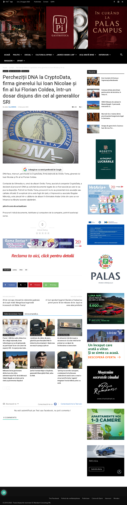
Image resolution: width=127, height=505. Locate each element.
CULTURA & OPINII (44, 55)
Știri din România (15, 71)
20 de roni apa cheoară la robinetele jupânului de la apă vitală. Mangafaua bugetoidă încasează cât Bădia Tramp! (21, 302)
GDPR (52, 2)
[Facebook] (114, 1)
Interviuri (108, 498)
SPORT (20, 61)
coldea (15, 270)
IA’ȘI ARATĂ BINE (86, 55)
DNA (20, 270)
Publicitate (37, 2)
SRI (26, 270)
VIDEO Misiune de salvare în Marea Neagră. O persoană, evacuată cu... (111, 104)
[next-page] (8, 388)
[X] (122, 1)
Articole (5, 367)
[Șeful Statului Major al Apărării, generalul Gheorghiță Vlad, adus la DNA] (42, 359)
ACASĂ (7, 55)
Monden (116, 498)
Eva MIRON (12, 107)
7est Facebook (54, 498)
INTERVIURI (104, 55)
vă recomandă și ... (32, 314)
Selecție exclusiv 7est (13, 314)
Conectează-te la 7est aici (71, 404)
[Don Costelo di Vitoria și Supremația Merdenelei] (93, 81)
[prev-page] (4, 388)
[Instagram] (118, 1)
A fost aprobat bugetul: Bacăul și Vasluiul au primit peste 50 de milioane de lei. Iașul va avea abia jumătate (64, 302)
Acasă (5, 67)
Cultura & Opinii (97, 498)
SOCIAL (28, 55)
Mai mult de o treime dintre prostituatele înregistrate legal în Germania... (112, 116)
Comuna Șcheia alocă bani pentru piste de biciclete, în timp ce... (111, 92)
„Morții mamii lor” (66, 55)
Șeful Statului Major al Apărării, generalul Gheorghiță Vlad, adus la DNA (41, 373)
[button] (121, 55)
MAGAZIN (8, 61)
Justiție (11, 67)
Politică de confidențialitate (70, 498)
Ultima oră (25, 71)
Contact (45, 2)
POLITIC (16, 55)
